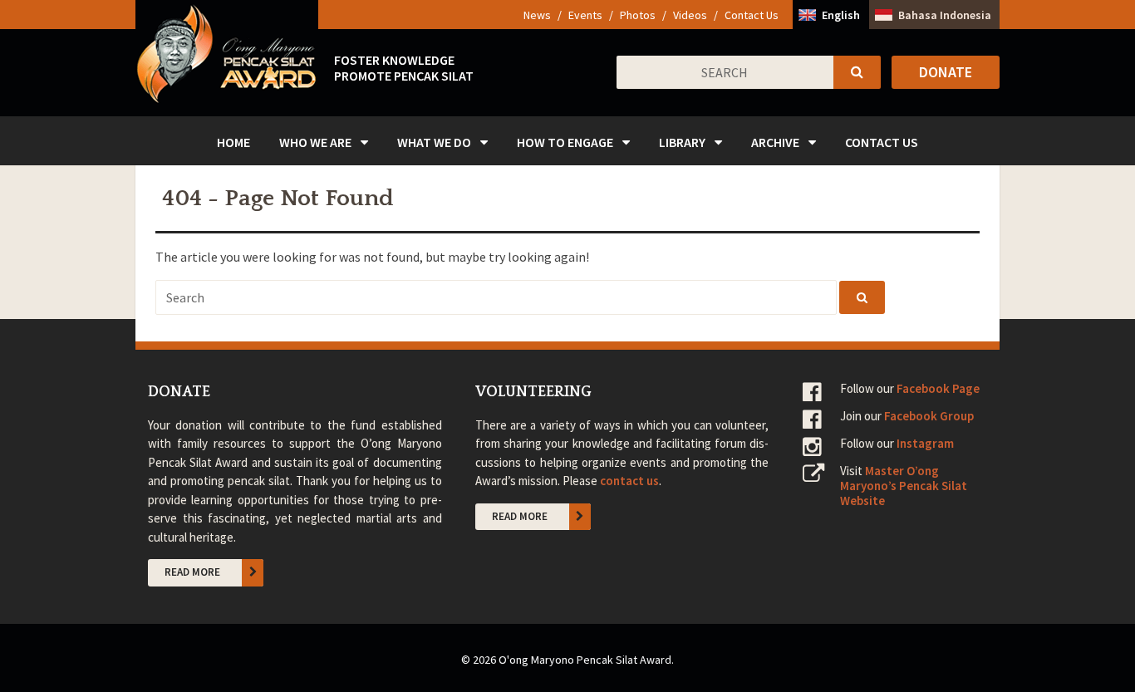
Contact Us (752, 14)
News (537, 14)
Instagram (925, 443)
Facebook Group (929, 416)
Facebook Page (938, 388)
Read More (192, 572)
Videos (690, 14)
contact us (629, 480)
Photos (638, 14)
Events (585, 14)
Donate (945, 71)
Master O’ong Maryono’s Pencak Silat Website (903, 485)
